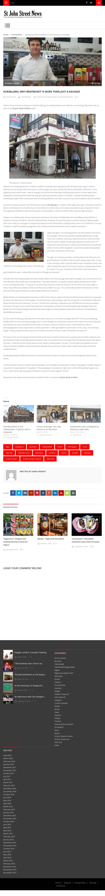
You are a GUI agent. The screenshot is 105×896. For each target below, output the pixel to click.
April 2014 (7, 857)
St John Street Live (62, 739)
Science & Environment (64, 724)
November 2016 (9, 791)
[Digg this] (25, 493)
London (52, 453)
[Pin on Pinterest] (37, 493)
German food (24, 453)
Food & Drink (16, 34)
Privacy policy (80, 883)
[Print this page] (73, 493)
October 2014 (8, 848)
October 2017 (8, 773)
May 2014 (7, 854)
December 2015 (9, 815)
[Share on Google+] (49, 493)
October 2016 (8, 794)
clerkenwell (47, 447)
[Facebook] (86, 2)
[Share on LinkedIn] (55, 493)
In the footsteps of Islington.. (29, 685)
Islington (58, 700)
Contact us (60, 886)
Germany (39, 453)
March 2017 (8, 782)
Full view (96, 83)
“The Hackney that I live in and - (23, 3)
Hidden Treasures (62, 694)
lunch (63, 453)
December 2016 (9, 788)
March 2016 (8, 806)
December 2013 (9, 866)
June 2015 (7, 824)
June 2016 (7, 797)
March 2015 (8, 833)
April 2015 (7, 830)
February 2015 (9, 836)
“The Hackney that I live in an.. (28, 663)
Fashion (58, 682)
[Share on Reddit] (31, 493)
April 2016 (7, 803)
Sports (57, 733)
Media (57, 706)
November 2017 (9, 770)
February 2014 (9, 863)
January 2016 (8, 812)
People (53, 97)
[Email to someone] (67, 493)
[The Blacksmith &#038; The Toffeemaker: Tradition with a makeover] (18, 414)
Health (57, 691)
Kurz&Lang (52, 205)
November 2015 (9, 818)
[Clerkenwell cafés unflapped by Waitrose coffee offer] (85, 414)
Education (59, 676)
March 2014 (8, 860)
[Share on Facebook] (13, 493)
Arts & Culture (60, 658)
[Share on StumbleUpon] (61, 493)
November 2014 (9, 845)
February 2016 (9, 809)
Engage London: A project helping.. (30, 652)
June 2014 (7, 851)
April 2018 (7, 755)
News (49, 97)
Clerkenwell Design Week (65, 667)
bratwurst (19, 447)
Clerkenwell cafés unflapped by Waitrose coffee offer (84, 428)
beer (8, 447)
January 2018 (8, 764)
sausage (87, 453)
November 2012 (9, 872)
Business (58, 661)
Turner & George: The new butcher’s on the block (49, 428)
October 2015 (8, 821)
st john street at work (32, 459)
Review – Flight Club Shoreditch (50, 539)
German (9, 453)
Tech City (58, 742)
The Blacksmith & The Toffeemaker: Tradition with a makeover (16, 429)
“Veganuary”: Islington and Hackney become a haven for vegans (15, 542)
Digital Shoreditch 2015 (64, 673)
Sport (57, 730)
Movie (57, 709)
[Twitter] (91, 2)
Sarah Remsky (26, 97)
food (85, 447)
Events (57, 679)
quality (75, 453)
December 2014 (9, 842)
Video (57, 745)
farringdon (72, 447)
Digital (57, 670)
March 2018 (8, 758)
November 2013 (9, 869)
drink (60, 447)
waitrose (50, 459)
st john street (11, 459)
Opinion (58, 715)
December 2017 (9, 767)
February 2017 (9, 785)
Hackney (58, 688)
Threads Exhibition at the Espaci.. (30, 674)
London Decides (61, 703)
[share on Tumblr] (43, 493)
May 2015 (7, 827)
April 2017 (7, 779)
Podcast (58, 721)
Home (5, 34)
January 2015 (8, 839)
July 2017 (6, 776)
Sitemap (92, 883)
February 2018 (9, 761)
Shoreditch (59, 727)
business (33, 447)
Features (67, 883)
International (60, 697)
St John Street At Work (65, 97)
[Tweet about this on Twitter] (19, 493)
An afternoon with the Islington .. (30, 696)
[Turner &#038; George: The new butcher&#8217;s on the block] (52, 414)
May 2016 (7, 800)
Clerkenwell (59, 664)
